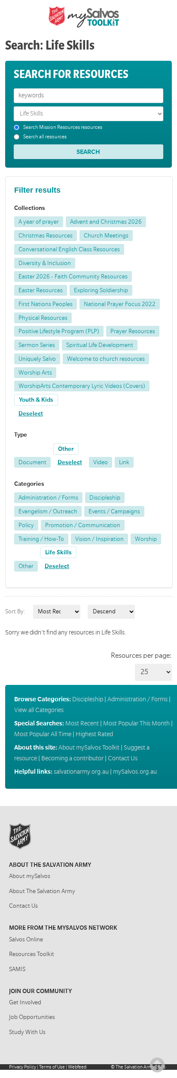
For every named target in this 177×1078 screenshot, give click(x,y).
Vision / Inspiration (99, 539)
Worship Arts (35, 372)
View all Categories (39, 709)
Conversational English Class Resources (69, 249)
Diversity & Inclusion (44, 263)
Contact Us (122, 758)
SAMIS (17, 969)
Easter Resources (40, 290)
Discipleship (104, 497)
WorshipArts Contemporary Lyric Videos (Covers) (81, 386)
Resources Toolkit (31, 954)
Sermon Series (36, 345)
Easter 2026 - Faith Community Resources (73, 276)
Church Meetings (106, 235)
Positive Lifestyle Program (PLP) (58, 331)
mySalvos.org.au (135, 771)
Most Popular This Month (136, 723)
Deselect (30, 413)
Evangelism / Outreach (47, 511)
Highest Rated (94, 734)
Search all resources (45, 137)
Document (32, 462)
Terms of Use (52, 1067)
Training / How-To (41, 539)
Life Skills (58, 552)
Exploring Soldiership (101, 290)
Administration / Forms (48, 497)
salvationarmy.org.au (81, 771)
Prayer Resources (132, 331)
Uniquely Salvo (37, 359)
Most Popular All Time (42, 734)
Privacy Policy (22, 1067)
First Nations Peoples (45, 304)
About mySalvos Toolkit (88, 747)
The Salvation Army (135, 1067)
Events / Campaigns (114, 511)
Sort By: (15, 612)
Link (124, 462)
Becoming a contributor (72, 758)
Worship (146, 539)
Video (100, 462)
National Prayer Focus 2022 (120, 304)
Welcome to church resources (106, 359)
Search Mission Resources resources (62, 127)
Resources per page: (141, 655)
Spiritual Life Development (99, 345)
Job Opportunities (32, 1017)
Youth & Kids (36, 400)
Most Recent (82, 723)
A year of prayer (38, 222)
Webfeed (77, 1067)
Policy (26, 525)
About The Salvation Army (42, 891)
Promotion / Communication (82, 525)
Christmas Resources (45, 235)
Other (66, 449)
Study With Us (27, 1032)
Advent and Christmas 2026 (106, 222)
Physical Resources (42, 318)
